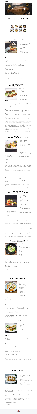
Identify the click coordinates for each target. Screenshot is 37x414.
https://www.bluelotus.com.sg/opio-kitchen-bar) (17, 131)
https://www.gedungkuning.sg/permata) (14, 236)
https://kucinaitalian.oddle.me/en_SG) (15, 187)
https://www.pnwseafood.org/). (23, 78)
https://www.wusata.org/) (12, 78)
